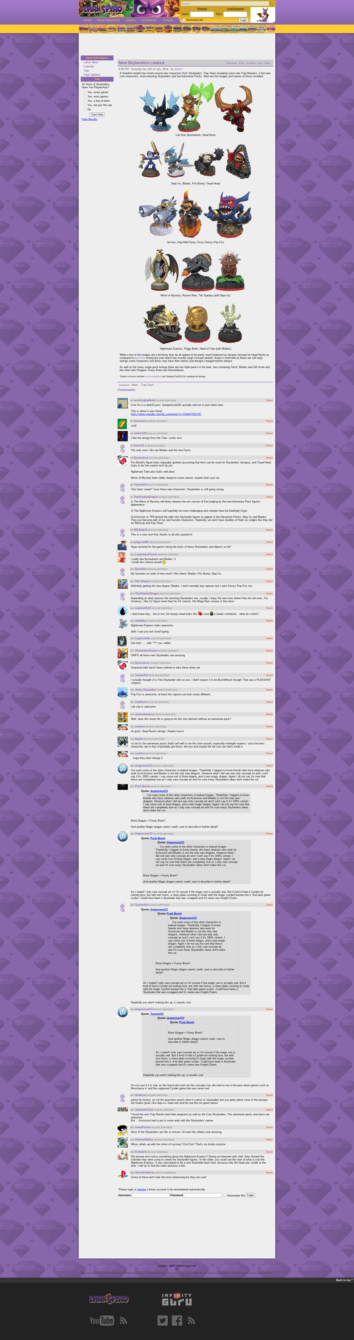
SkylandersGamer (146, 650)
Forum (168, 20)
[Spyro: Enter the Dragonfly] (140, 29)
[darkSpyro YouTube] (102, 1320)
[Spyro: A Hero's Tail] (168, 29)
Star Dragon (142, 581)
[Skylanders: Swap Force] (233, 29)
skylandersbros (144, 714)
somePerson (143, 1127)
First (241, 63)
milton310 (140, 433)
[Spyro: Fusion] (158, 29)
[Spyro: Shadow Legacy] (177, 29)
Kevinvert (140, 420)
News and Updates (97, 57)
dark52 (178, 69)
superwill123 (143, 608)
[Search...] (271, 4)
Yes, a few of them (98, 100)
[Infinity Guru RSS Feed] (191, 1320)
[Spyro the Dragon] (93, 29)
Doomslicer (141, 457)
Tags (86, 70)
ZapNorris (141, 701)
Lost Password (235, 9)
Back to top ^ (344, 1280)
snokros (140, 726)
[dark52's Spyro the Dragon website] (129, 8)
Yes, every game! (97, 92)
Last (260, 63)
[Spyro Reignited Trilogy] (83, 29)
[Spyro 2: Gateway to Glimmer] (102, 29)
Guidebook (149, 20)
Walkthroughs (108, 20)
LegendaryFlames (146, 554)
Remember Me (194, 20)
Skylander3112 (144, 1109)
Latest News (91, 62)
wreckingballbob (153, 376)
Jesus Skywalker (145, 689)
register (141, 1189)
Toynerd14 (140, 484)
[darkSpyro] (108, 1299)
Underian (140, 1095)
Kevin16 (139, 445)
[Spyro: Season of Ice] (121, 29)
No (89, 109)
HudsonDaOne (144, 1139)
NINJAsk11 (140, 529)
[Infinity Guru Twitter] (163, 1320)
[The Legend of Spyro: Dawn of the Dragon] (206, 29)
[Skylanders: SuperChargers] (252, 29)
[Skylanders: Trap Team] (242, 29)
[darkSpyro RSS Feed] (123, 1320)
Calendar (89, 66)
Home (88, 20)
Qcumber (140, 568)
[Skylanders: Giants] (224, 29)
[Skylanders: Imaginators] (261, 29)
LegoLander (142, 638)
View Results (89, 119)
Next (267, 63)
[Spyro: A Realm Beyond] (270, 29)
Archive (250, 63)
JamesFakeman (145, 1172)
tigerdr (139, 738)
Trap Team (147, 384)
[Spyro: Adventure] (149, 29)
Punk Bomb (142, 786)
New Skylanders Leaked (141, 63)
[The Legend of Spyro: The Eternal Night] (196, 29)
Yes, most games (97, 96)
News (135, 384)
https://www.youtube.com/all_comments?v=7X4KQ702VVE (166, 414)
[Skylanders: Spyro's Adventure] (215, 29)
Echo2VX (141, 1151)
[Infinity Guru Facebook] (177, 1320)
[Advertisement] (177, 44)
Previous (232, 63)
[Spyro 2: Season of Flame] (130, 29)
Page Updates (92, 74)
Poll (97, 79)
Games (130, 20)
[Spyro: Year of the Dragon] (111, 29)
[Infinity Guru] (177, 1299)
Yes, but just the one (99, 105)
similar (141, 357)
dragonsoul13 (143, 765)
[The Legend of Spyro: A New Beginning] (187, 29)
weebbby (140, 620)
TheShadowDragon (146, 496)
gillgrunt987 (141, 542)
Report (269, 400)
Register (202, 9)
